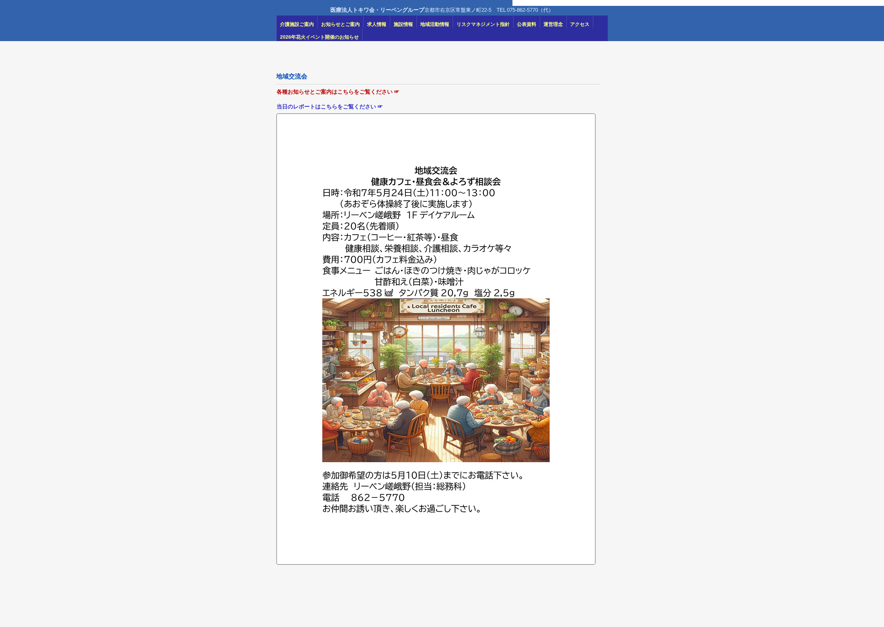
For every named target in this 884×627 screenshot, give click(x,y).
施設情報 (403, 24)
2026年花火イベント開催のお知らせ (319, 37)
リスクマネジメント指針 (483, 24)
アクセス (579, 24)
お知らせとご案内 (340, 24)
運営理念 (553, 24)
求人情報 (376, 24)
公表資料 (526, 24)
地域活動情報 (434, 24)
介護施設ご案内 (297, 24)
